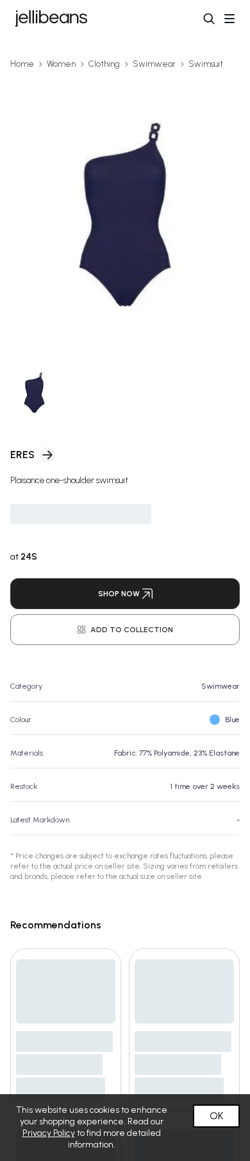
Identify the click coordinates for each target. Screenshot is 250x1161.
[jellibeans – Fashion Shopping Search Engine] (51, 18)
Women (61, 64)
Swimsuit (205, 64)
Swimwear (154, 64)
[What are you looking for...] (209, 18)
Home (22, 64)
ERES (22, 454)
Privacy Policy (48, 1133)
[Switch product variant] (34, 393)
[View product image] (125, 215)
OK (216, 1116)
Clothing (104, 64)
